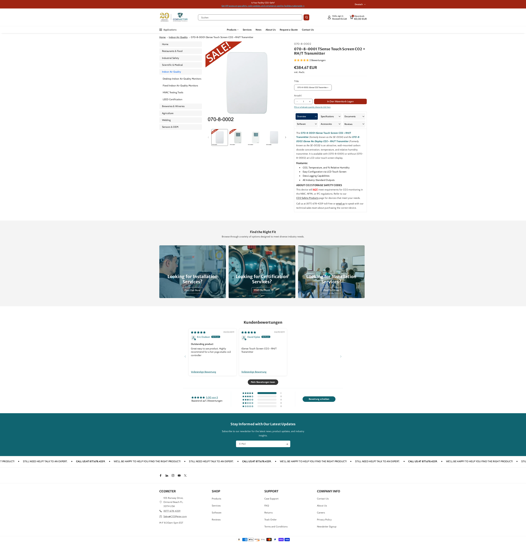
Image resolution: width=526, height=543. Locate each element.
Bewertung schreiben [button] (319, 399)
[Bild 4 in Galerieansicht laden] (274, 137)
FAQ (266, 505)
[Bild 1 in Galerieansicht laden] (219, 137)
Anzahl (297, 95)
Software (301, 124)
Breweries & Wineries (173, 106)
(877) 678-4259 (172, 510)
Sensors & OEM (170, 126)
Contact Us (323, 498)
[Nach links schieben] (208, 137)
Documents (350, 116)
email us (340, 203)
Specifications (327, 116)
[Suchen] (306, 17)
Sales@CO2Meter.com (175, 516)
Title (296, 81)
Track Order (270, 519)
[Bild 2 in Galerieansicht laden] (237, 137)
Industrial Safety (170, 58)
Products (231, 29)
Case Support (271, 498)
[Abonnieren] (287, 444)
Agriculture (168, 113)
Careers (321, 512)
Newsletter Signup (326, 526)
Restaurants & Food (172, 51)
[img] (198, 332)
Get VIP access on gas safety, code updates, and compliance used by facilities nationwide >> (263, 6)
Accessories (326, 124)
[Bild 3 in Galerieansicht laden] (256, 137)
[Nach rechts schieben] (285, 137)
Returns (268, 512)
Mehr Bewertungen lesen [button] (263, 382)
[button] (358, 17)
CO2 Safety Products (307, 197)
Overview (301, 116)
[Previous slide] (185, 356)
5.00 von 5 (212, 397)
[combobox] (250, 17)
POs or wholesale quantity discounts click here (312, 107)
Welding (166, 120)
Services (216, 505)
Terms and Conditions (276, 526)
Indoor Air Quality (178, 37)
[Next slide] (341, 356)
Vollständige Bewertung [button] (203, 371)
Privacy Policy (324, 519)
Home (162, 37)
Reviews (348, 124)
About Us (322, 505)
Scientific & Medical (172, 64)
